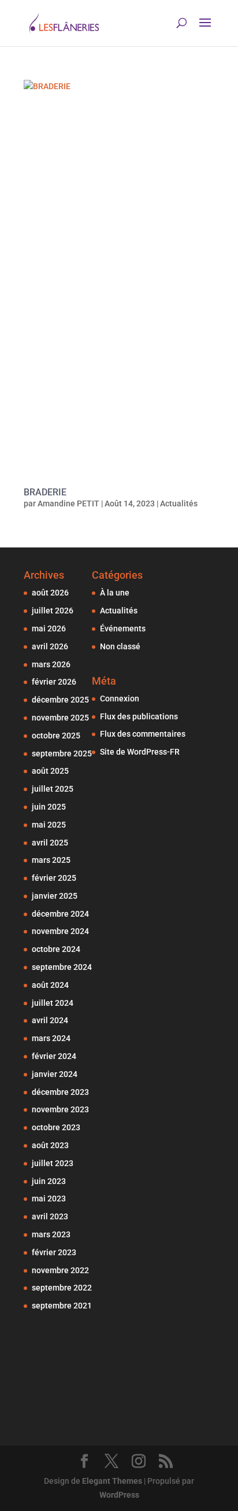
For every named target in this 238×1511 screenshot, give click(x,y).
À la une (114, 592)
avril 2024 (50, 1020)
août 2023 (50, 1145)
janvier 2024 (54, 1074)
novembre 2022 (60, 1270)
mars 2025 (51, 860)
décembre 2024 (60, 913)
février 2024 (54, 1056)
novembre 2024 (60, 931)
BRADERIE (45, 492)
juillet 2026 (52, 610)
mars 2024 (51, 1038)
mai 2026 (49, 628)
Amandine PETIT (68, 503)
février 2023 (54, 1252)
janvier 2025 (54, 895)
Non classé (120, 646)
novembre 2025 (60, 717)
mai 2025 (49, 824)
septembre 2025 (62, 753)
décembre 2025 (60, 699)
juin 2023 (49, 1181)
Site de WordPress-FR (140, 751)
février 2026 (54, 681)
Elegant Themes (112, 1481)
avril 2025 (50, 842)
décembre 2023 (60, 1092)
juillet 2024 (52, 1003)
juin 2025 (49, 806)
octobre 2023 (56, 1127)
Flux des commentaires (142, 733)
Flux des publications (139, 716)
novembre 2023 (60, 1109)
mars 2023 (51, 1234)
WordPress (119, 1494)
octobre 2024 (56, 949)
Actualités (179, 503)
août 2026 (50, 592)
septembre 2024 (62, 967)
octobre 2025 (56, 735)
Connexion (119, 698)
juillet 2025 (52, 788)
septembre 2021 (62, 1305)
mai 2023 (49, 1198)
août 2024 (50, 985)
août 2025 (50, 770)
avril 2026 (50, 646)
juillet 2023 (52, 1163)
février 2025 (54, 878)
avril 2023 (50, 1216)
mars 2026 (51, 664)
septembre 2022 (62, 1287)
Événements (123, 628)
